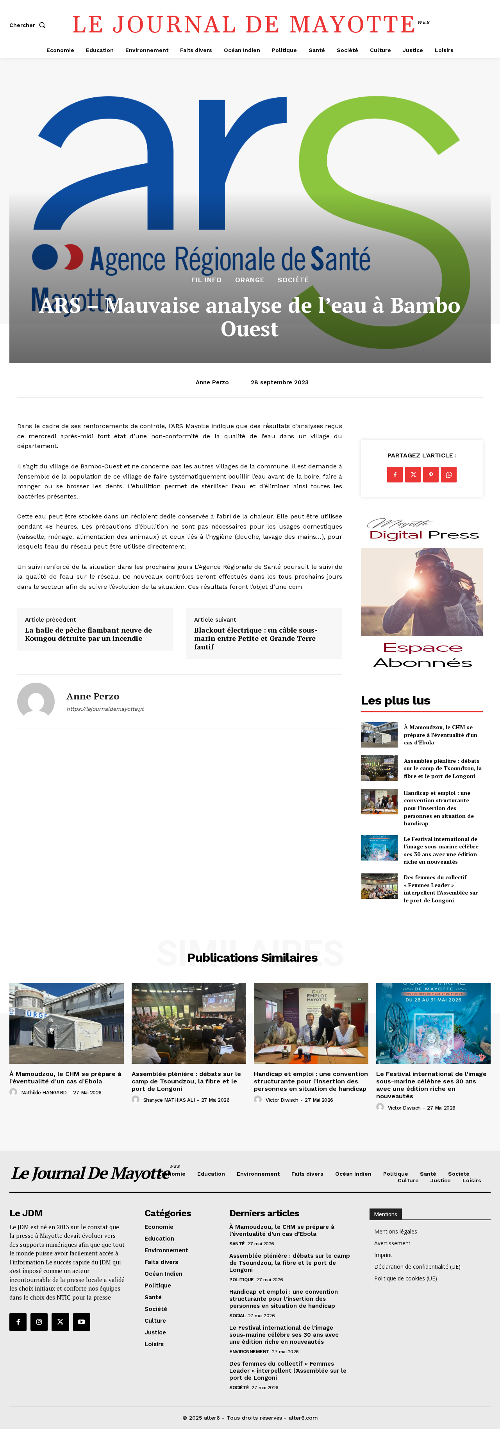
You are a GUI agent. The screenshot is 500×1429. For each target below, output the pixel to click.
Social (237, 1315)
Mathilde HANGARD (44, 1093)
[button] (28, 25)
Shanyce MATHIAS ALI (169, 1100)
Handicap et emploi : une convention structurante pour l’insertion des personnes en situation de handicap (439, 808)
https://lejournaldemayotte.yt (105, 709)
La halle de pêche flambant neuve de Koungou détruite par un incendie (88, 634)
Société (293, 280)
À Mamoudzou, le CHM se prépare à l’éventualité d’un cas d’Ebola (440, 734)
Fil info (206, 280)
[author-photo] (14, 1092)
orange (249, 280)
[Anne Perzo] (36, 701)
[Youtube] (81, 1321)
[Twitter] (413, 474)
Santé (237, 1243)
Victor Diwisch (282, 1100)
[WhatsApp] (449, 474)
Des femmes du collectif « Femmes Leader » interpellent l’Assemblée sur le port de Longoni (441, 888)
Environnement (249, 1351)
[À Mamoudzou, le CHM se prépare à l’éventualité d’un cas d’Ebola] (379, 735)
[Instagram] (39, 1321)
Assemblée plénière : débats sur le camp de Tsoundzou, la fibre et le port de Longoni (443, 768)
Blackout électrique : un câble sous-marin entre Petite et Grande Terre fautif (255, 638)
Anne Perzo (212, 382)
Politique (241, 1279)
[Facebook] (395, 474)
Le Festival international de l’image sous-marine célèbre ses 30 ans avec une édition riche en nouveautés (441, 850)
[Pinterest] (431, 474)
